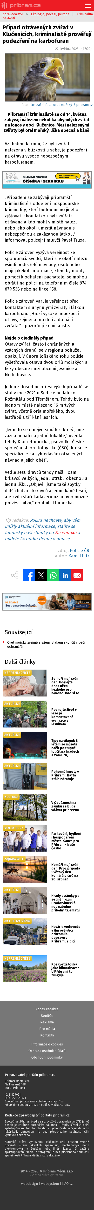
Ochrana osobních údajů (47, 1051)
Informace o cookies (47, 1044)
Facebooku (65, 532)
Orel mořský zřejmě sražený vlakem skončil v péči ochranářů (43, 644)
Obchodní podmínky (47, 1057)
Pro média (47, 1029)
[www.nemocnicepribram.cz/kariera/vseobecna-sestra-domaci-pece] (47, 602)
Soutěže (47, 1016)
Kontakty (47, 1035)
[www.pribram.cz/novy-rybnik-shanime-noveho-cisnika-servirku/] (47, 180)
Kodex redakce (47, 1009)
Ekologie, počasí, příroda (50, 14)
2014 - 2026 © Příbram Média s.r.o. (47, 1173)
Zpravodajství (12, 14)
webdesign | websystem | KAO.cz (47, 1184)
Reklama (47, 1022)
